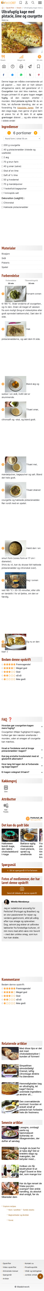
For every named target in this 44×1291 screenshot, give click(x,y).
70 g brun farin (11, 162)
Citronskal (9, 202)
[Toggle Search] (33, 2)
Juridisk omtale (31, 1275)
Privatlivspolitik (31, 1267)
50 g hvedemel (11, 179)
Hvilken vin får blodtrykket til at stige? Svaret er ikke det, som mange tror (30, 1170)
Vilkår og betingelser (33, 1271)
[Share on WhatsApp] (21, 75)
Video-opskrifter (9, 1267)
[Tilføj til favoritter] (38, 66)
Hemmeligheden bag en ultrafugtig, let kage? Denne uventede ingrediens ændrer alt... (30, 1089)
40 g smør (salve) (12, 166)
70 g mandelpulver (13, 184)
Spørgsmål (7, 1275)
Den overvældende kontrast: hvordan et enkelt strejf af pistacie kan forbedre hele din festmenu (30, 1107)
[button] (5, 37)
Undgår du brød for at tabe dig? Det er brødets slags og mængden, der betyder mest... (29, 1154)
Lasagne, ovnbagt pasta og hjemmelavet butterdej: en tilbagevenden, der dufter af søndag (21, 1134)
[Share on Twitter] (30, 75)
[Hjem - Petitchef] (3, 8)
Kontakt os (29, 1263)
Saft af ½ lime (11, 175)
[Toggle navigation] (40, 2)
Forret (10, 1220)
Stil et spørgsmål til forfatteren (23, 870)
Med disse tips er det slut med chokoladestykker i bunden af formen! (30, 1052)
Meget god (21, 668)
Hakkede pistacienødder (16, 207)
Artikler (6, 1279)
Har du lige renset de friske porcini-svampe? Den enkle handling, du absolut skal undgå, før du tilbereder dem (22, 1190)
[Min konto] (26, 2)
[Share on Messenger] (12, 75)
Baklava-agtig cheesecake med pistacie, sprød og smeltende (27, 849)
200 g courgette (12, 145)
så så (18, 675)
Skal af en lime (11, 170)
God (18, 672)
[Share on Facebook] (3, 75)
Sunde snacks (28, 1210)
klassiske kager (25, 107)
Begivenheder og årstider (18, 1215)
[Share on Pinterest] (38, 75)
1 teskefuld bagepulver (15, 188)
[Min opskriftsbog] (20, 2)
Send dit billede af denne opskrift (22, 893)
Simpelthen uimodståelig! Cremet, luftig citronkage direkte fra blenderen (29, 1071)
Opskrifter (7, 1263)
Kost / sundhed (14, 1210)
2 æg (6, 157)
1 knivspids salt (11, 193)
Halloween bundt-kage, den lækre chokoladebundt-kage (10, 849)
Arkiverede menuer (10, 1271)
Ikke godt (21, 679)
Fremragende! (23, 664)
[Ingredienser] (4, 645)
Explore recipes (9, 1206)
